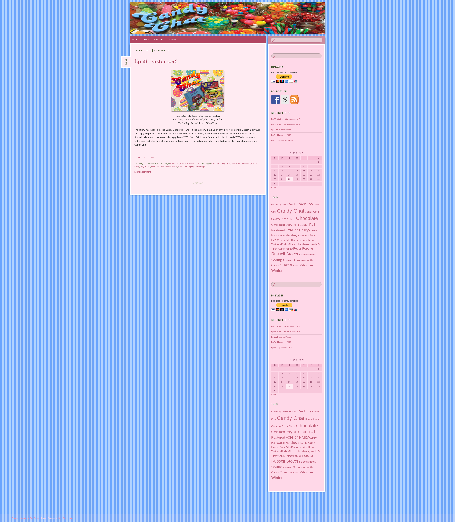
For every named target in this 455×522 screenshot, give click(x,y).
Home (135, 39)
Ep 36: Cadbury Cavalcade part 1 (285, 124)
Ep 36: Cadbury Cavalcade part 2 (285, 119)
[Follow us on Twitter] (285, 99)
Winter (276, 270)
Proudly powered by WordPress (25, 518)
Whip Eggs (200, 167)
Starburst (287, 260)
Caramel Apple (279, 218)
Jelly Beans (145, 167)
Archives (172, 39)
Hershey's (292, 235)
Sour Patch (183, 167)
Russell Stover (171, 167)
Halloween (278, 235)
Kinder (294, 240)
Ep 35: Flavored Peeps (281, 130)
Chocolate (174, 164)
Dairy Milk (292, 224)
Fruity (198, 164)
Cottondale (245, 164)
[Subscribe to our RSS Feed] (294, 99)
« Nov (273, 187)
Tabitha (296, 265)
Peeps (297, 248)
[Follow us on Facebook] (275, 99)
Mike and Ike (294, 244)
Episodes (191, 164)
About (146, 39)
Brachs (292, 204)
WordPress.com (65, 518)
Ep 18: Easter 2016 (156, 62)
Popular (307, 248)
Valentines (306, 265)
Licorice (302, 240)
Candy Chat (225, 164)
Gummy (313, 230)
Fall (312, 224)
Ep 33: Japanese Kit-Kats (282, 140)
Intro (302, 236)
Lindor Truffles (157, 167)
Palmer (289, 248)
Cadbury (215, 164)
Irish (306, 235)
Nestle (314, 244)
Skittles (303, 254)
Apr (126, 60)
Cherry (292, 219)
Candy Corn (312, 211)
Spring (191, 167)
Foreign (292, 230)
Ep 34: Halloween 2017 (281, 135)
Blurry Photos (282, 205)
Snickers (311, 254)
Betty (273, 205)
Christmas (278, 224)
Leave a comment (142, 172)
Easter (183, 164)
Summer (286, 265)
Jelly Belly (285, 240)
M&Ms (283, 244)
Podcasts (158, 39)
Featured (278, 230)
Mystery (306, 244)
